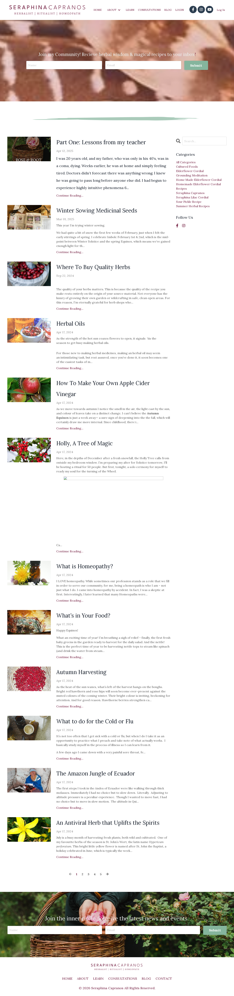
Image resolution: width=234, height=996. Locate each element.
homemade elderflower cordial (198, 184)
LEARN (130, 10)
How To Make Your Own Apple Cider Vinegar (103, 389)
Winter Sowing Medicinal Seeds (96, 210)
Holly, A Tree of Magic (84, 443)
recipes (181, 188)
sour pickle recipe (188, 202)
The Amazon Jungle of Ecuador (95, 773)
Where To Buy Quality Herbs (93, 267)
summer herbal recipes (193, 206)
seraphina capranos (190, 193)
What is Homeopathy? (84, 566)
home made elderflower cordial (199, 180)
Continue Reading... (69, 195)
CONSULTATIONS (149, 10)
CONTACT (164, 978)
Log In (221, 10)
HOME (98, 10)
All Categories (186, 162)
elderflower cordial (190, 171)
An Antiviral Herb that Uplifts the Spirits (107, 822)
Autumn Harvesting (81, 672)
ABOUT (82, 978)
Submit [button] (196, 65)
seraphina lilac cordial (192, 197)
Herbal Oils (70, 323)
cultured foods (187, 166)
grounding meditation (191, 175)
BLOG (168, 10)
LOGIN (179, 10)
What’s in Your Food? (83, 615)
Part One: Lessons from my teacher (101, 142)
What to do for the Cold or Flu (94, 721)
